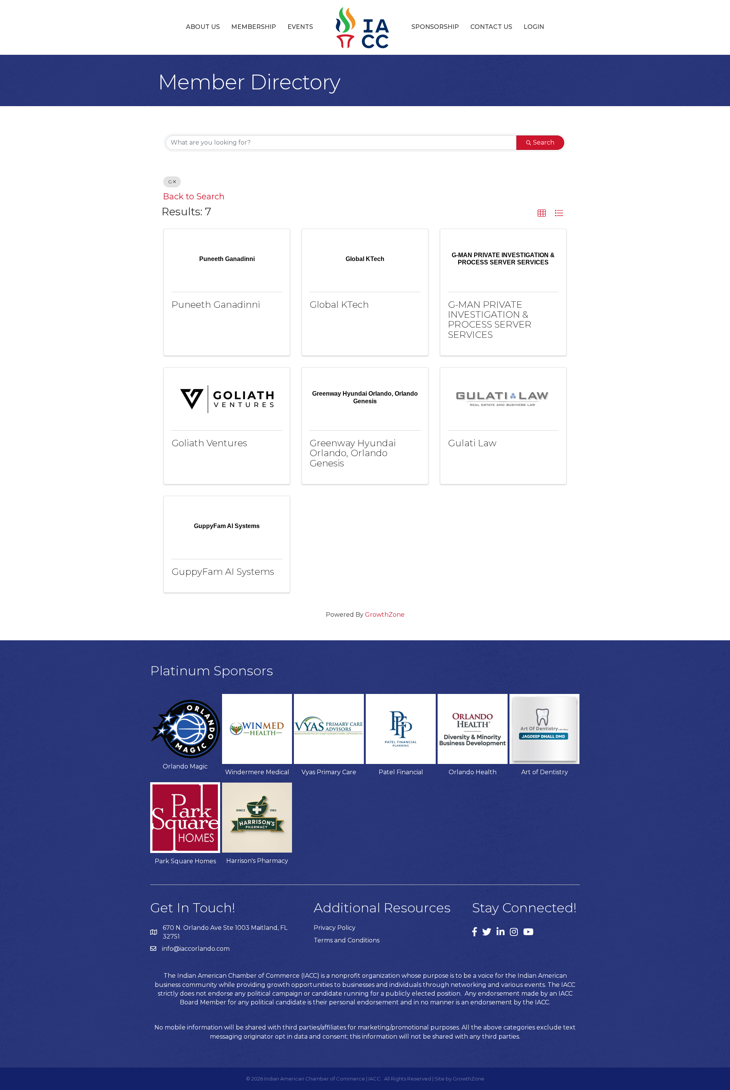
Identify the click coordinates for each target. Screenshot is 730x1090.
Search (543, 142)
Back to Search (194, 196)
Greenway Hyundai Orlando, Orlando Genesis (352, 453)
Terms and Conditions (346, 940)
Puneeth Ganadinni (215, 304)
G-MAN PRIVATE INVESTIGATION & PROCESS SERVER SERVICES (490, 319)
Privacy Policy (334, 927)
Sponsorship (435, 26)
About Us (203, 26)
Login (534, 26)
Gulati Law (472, 443)
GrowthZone (385, 614)
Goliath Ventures (209, 443)
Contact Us (491, 26)
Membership (253, 26)
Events (300, 26)
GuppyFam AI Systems (222, 571)
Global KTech (339, 304)
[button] (541, 213)
